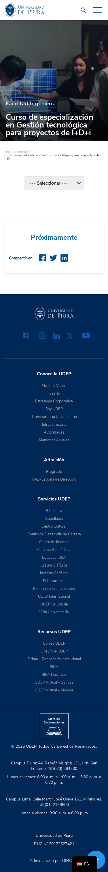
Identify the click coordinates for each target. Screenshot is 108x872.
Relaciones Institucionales (54, 588)
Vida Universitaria (54, 612)
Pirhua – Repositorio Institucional (54, 659)
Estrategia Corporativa (54, 401)
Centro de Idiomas (54, 542)
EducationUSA (54, 557)
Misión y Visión (54, 385)
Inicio (8, 151)
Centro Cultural (54, 526)
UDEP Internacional (54, 596)
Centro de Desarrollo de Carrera (54, 534)
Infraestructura (54, 424)
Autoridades (54, 432)
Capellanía (54, 518)
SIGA (54, 667)
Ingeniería (24, 151)
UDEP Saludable (54, 604)
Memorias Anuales (54, 440)
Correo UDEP (54, 643)
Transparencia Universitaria (54, 416)
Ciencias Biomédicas (54, 549)
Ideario (54, 393)
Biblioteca (54, 510)
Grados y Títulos (54, 565)
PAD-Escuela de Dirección (54, 479)
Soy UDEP (54, 409)
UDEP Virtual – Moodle (54, 690)
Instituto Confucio (54, 573)
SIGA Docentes (54, 674)
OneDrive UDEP (54, 651)
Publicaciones (54, 581)
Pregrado (54, 471)
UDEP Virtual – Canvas (54, 682)
